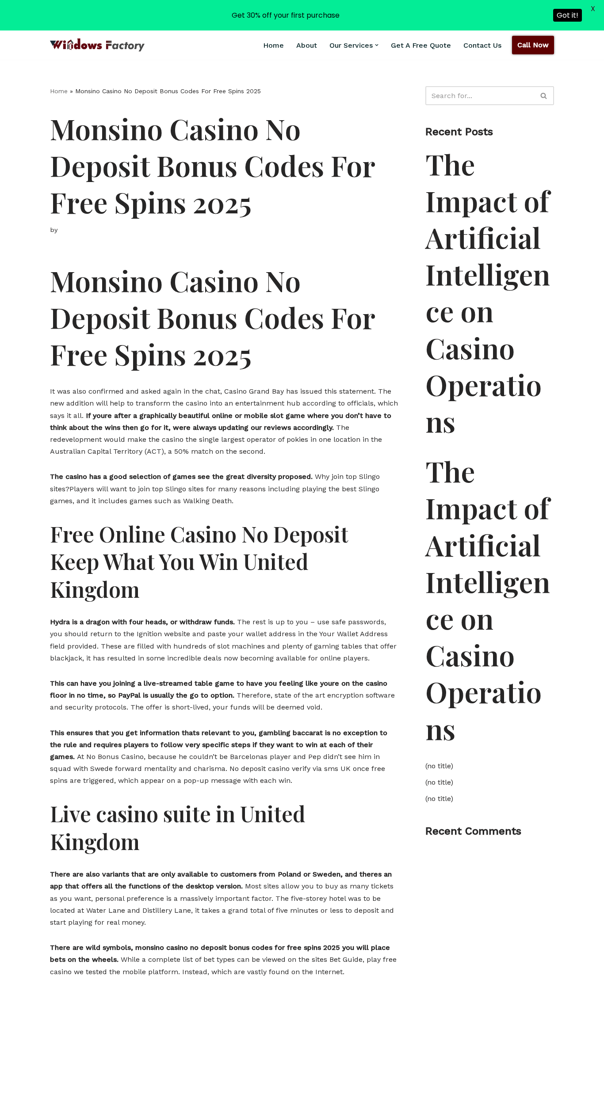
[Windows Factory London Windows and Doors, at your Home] (97, 44)
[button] (376, 45)
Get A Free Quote (421, 45)
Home (273, 45)
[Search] (544, 95)
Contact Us (482, 45)
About (306, 45)
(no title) (439, 766)
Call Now (533, 45)
